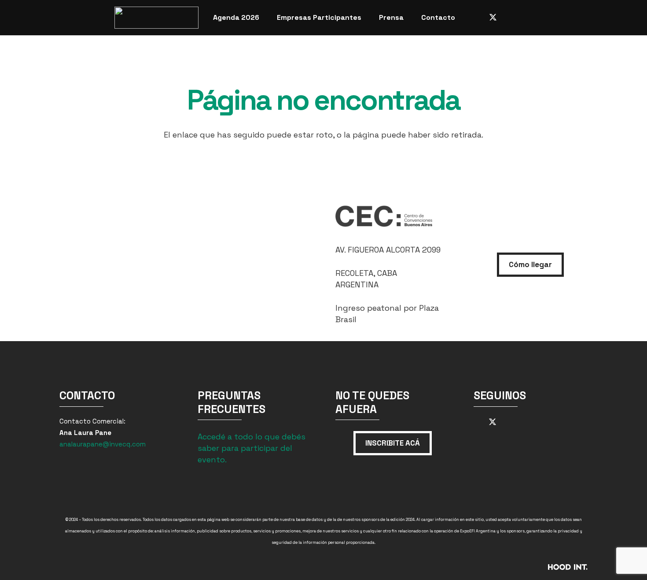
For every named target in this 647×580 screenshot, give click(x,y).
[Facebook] (509, 18)
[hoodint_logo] (507, 570)
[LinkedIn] (525, 18)
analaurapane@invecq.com (102, 444)
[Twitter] (493, 18)
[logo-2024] (156, 18)
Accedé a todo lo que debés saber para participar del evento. (251, 448)
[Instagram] (477, 18)
